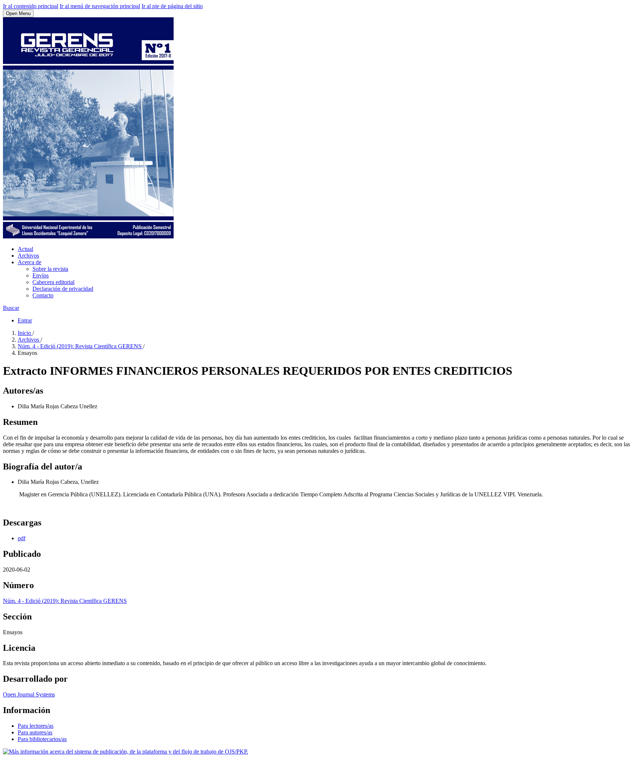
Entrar (25, 320)
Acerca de (29, 262)
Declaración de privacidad (62, 289)
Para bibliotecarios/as (42, 739)
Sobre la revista (50, 269)
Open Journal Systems (29, 694)
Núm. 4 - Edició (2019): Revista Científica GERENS (80, 346)
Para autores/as (35, 732)
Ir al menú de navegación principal (100, 6)
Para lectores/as (35, 726)
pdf (21, 538)
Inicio (25, 333)
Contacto (42, 295)
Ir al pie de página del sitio (172, 6)
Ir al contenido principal (30, 6)
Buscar (11, 308)
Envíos (40, 275)
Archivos (28, 255)
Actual (25, 249)
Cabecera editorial (53, 282)
